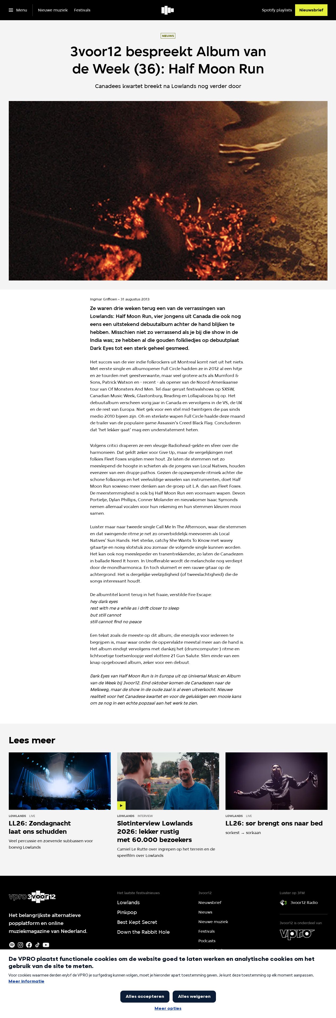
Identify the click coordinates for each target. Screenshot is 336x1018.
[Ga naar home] (168, 10)
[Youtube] (46, 945)
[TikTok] (37, 945)
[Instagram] (20, 945)
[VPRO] (297, 934)
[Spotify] (12, 945)
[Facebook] (29, 945)
